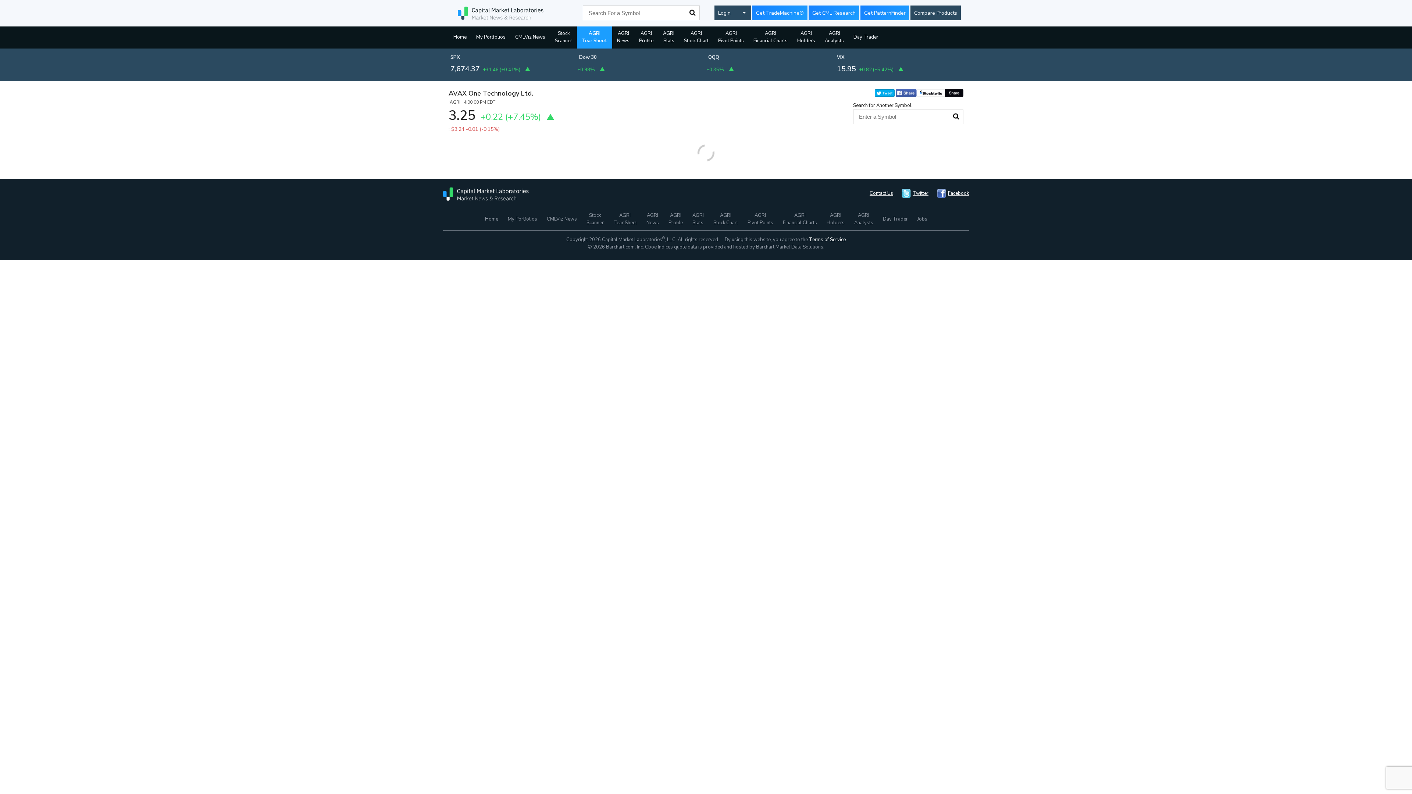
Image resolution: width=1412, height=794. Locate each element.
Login (724, 13)
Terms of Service (827, 239)
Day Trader (865, 37)
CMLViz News (530, 37)
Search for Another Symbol (882, 105)
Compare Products (935, 13)
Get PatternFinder (885, 13)
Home (460, 37)
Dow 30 (588, 57)
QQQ (713, 57)
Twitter (920, 193)
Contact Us (881, 193)
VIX (841, 57)
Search (692, 13)
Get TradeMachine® (780, 13)
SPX (455, 57)
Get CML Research (834, 13)
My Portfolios (491, 37)
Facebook (958, 193)
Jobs (922, 219)
